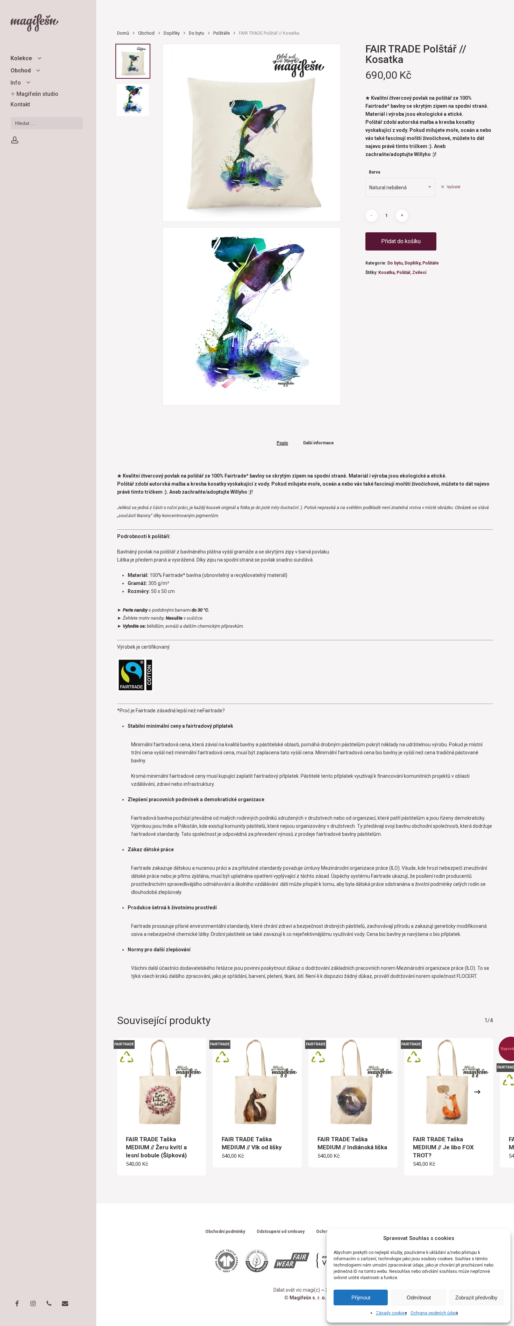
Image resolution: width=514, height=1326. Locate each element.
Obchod (146, 33)
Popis (282, 443)
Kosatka (386, 272)
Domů (123, 33)
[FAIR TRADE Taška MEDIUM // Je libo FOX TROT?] (448, 1082)
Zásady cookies (391, 1313)
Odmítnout (419, 1297)
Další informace (318, 443)
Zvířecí (419, 272)
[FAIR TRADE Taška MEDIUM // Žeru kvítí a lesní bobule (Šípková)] (161, 1082)
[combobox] (400, 187)
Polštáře (221, 33)
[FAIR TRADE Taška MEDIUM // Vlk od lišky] (257, 1082)
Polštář (403, 272)
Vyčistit (454, 186)
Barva (374, 172)
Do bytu (196, 33)
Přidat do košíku (401, 241)
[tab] (282, 443)
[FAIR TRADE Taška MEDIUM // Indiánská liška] (353, 1082)
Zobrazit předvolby (476, 1297)
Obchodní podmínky (225, 1231)
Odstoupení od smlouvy (281, 1231)
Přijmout (360, 1297)
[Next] (477, 1092)
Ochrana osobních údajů (434, 1313)
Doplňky (172, 33)
